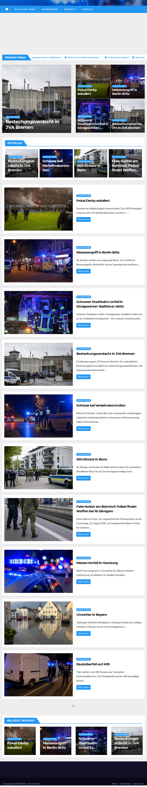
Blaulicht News (25, 9)
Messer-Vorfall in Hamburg (97, 563)
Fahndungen (50, 9)
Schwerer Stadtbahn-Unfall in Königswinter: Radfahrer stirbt (93, 125)
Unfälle (87, 9)
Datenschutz (125, 784)
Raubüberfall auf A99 (93, 664)
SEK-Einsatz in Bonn (91, 459)
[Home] (6, 9)
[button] (67, 98)
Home (115, 784)
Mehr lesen (83, 219)
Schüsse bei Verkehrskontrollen (26, 124)
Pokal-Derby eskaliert (87, 92)
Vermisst (70, 9)
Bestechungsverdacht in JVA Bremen (127, 126)
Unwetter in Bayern (91, 615)
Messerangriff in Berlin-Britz (124, 92)
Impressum (139, 784)
